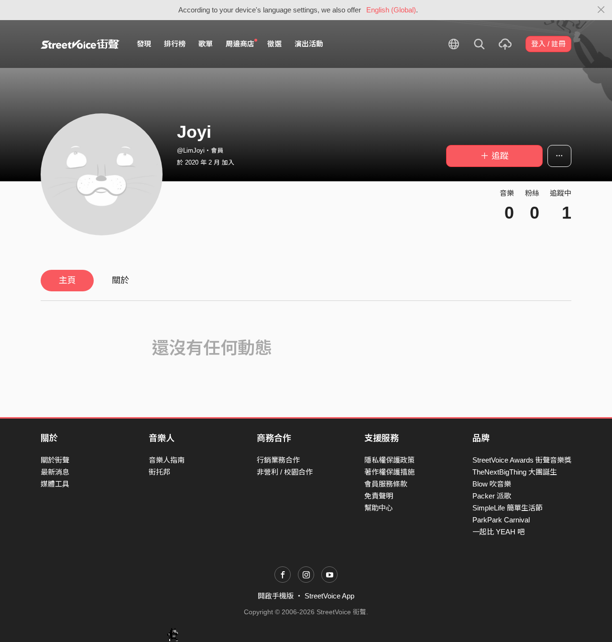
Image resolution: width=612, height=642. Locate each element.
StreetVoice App (329, 596)
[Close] (601, 10)
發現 (144, 44)
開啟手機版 (276, 596)
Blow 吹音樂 (491, 484)
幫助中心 (378, 508)
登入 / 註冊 (548, 44)
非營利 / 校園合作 (285, 472)
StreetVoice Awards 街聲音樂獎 (521, 460)
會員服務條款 (385, 484)
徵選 (274, 44)
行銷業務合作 (278, 460)
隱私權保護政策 (389, 460)
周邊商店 (240, 44)
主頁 (67, 280)
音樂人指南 (167, 460)
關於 (120, 280)
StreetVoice (80, 44)
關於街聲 (55, 460)
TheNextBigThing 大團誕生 (514, 472)
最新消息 (55, 472)
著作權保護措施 (389, 472)
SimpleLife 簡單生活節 (507, 508)
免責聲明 (378, 496)
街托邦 (159, 472)
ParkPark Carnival (501, 520)
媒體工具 (55, 484)
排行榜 (175, 44)
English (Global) (391, 10)
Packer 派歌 (491, 496)
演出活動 (309, 44)
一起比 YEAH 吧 (498, 532)
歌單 (205, 44)
